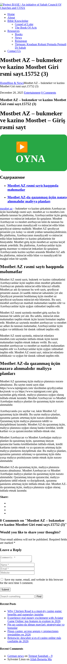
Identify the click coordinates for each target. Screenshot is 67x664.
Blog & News (15, 83)
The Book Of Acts (26, 27)
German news (15, 655)
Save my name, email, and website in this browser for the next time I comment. (31, 581)
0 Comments (48, 92)
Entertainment (32, 92)
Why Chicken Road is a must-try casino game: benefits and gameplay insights (34, 613)
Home (11, 14)
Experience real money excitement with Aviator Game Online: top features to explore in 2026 (35, 619)
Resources (13, 31)
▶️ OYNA (30, 153)
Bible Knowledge (17, 20)
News (18, 37)
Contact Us (14, 51)
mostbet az (6, 208)
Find (39, 596)
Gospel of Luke (24, 24)
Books (19, 34)
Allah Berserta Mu (41, 659)
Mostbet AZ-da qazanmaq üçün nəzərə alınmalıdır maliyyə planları (37, 199)
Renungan (21, 41)
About (11, 17)
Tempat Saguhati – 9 (40, 655)
